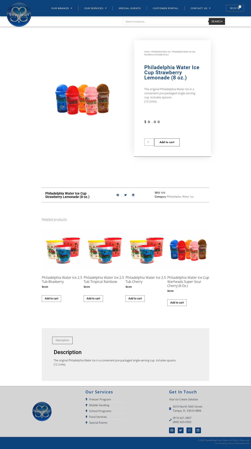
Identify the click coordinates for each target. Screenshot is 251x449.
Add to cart (166, 142)
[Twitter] (181, 430)
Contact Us (199, 8)
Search (216, 21)
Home (146, 52)
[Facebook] (172, 430)
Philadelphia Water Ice (160, 52)
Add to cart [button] (51, 298)
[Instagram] (189, 430)
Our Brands (60, 8)
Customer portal (165, 8)
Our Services (93, 8)
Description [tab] (62, 340)
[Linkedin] (198, 430)
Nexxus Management (238, 443)
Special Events (130, 8)
